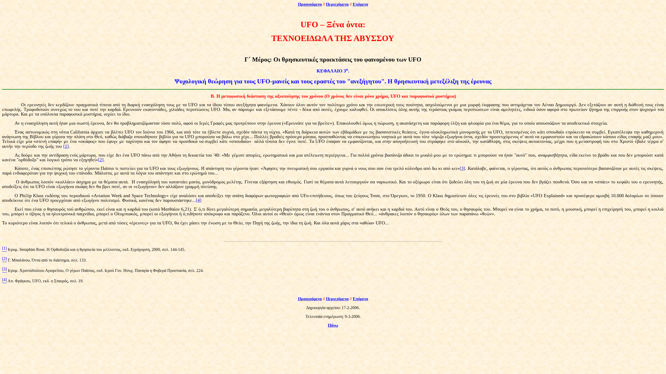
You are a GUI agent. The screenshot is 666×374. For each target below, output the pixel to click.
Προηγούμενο (310, 4)
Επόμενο (360, 4)
